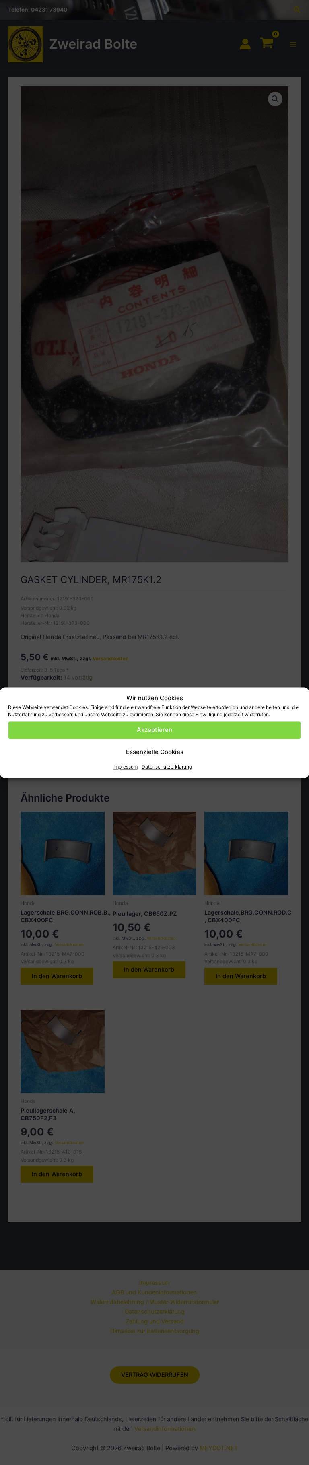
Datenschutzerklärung (167, 767)
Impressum (125, 767)
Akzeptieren (154, 730)
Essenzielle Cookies (154, 752)
